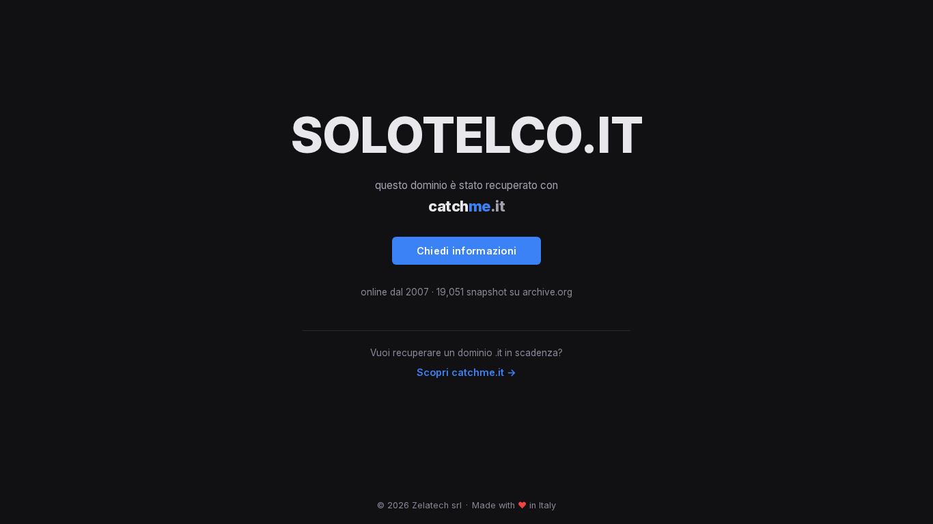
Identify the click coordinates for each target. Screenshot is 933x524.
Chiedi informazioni (467, 251)
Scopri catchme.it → (466, 372)
